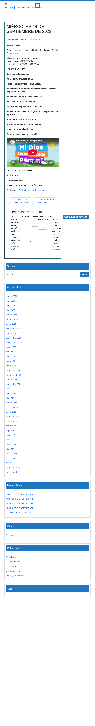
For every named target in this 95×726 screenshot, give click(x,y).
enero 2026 (11, 324)
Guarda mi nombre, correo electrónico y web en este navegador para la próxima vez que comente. (56, 234)
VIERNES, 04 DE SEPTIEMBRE (21, 513)
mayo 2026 (11, 305)
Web (50, 216)
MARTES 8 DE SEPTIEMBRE (20, 494)
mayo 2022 (11, 444)
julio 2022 (10, 435)
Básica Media (41, 190)
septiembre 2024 (13, 384)
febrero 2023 (12, 407)
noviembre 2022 (13, 421)
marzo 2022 (11, 453)
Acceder (10, 535)
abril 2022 (10, 449)
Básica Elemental (26, 190)
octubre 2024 (12, 379)
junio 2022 (10, 440)
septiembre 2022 (13, 430)
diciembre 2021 (13, 467)
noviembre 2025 (13, 329)
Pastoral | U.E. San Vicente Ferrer (23, 7)
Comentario (26, 217)
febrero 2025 (12, 361)
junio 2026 (10, 301)
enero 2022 (11, 463)
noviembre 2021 (13, 472)
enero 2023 (11, 412)
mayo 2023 (11, 393)
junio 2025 (10, 342)
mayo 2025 (11, 347)
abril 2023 (10, 398)
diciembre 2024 (13, 370)
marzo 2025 (11, 356)
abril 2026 (10, 310)
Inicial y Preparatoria (15, 576)
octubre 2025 (12, 333)
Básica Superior (13, 571)
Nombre (34, 217)
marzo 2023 (11, 403)
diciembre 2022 (13, 416)
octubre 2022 (12, 426)
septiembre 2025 (13, 338)
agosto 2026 (11, 296)
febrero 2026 (12, 319)
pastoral (36, 39)
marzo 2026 (11, 315)
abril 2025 (10, 352)
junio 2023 (10, 389)
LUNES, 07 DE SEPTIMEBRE (20, 508)
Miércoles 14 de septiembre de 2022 (45, 201)
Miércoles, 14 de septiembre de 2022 (19, 201)
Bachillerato (11, 557)
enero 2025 (11, 366)
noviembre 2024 (13, 375)
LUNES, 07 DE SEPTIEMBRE (20, 503)
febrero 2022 (12, 458)
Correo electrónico (43, 219)
